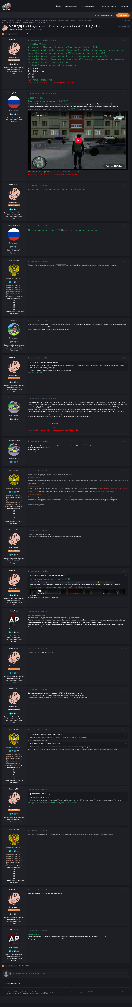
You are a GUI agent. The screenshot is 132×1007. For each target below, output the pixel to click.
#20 (127, 930)
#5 (127, 261)
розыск (31, 77)
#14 (127, 649)
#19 (127, 890)
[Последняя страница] (15, 34)
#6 (127, 321)
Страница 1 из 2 (23, 34)
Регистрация (122, 15)
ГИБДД (39, 29)
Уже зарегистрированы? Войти (104, 15)
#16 (127, 730)
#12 (127, 571)
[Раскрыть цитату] (31, 362)
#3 (127, 185)
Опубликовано (38, 40)
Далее (10, 34)
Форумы (58, 6)
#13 (127, 612)
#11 (127, 530)
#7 (127, 358)
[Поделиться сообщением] (123, 40)
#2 (127, 94)
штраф (31, 74)
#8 (127, 399)
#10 (127, 471)
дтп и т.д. (33, 68)
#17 (127, 790)
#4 (127, 226)
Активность (124, 6)
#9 (127, 441)
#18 (127, 830)
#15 (127, 689)
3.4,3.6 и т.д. (36, 71)
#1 (127, 40)
